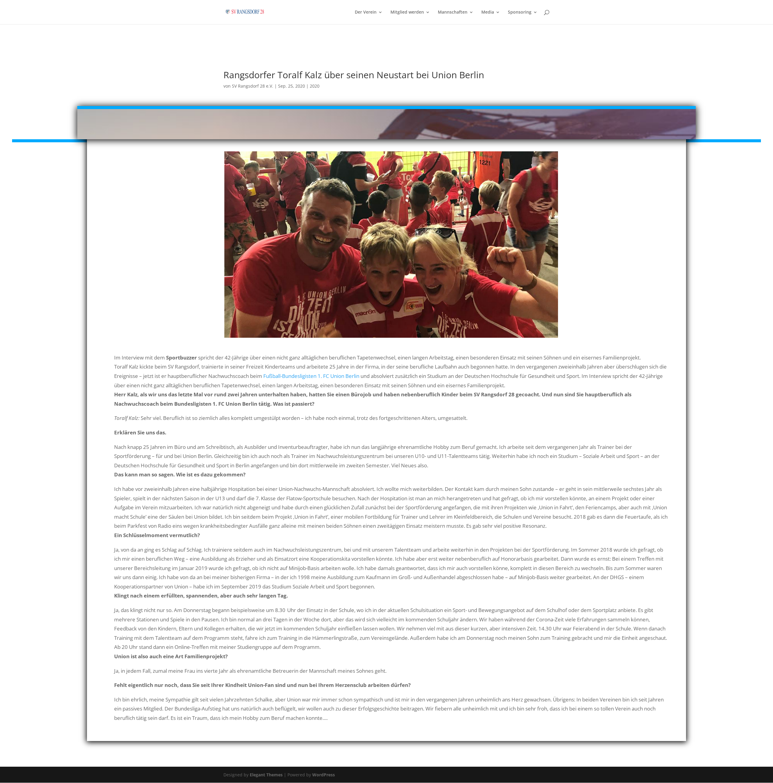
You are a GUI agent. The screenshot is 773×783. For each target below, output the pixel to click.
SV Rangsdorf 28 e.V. (252, 86)
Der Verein (366, 12)
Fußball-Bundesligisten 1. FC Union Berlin (311, 375)
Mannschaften (452, 12)
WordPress (323, 775)
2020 (314, 86)
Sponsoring (519, 12)
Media (487, 12)
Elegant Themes (266, 775)
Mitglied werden (407, 12)
